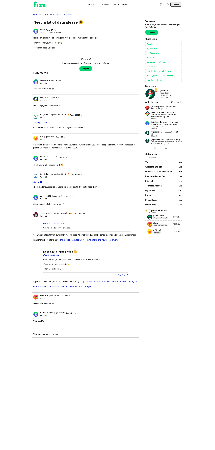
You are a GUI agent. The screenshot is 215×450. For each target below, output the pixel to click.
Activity (150, 44)
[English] (40, 4)
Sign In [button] (86, 69)
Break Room (163, 200)
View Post (121, 275)
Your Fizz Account (163, 186)
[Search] (168, 4)
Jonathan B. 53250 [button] (46, 313)
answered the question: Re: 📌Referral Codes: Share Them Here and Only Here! (164, 115)
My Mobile (163, 190)
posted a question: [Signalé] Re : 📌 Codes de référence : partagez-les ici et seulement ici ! (166, 142)
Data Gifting (163, 205)
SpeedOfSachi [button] (45, 80)
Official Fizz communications (163, 171)
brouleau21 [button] (44, 296)
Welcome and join (163, 167)
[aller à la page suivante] (171, 148)
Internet (163, 181)
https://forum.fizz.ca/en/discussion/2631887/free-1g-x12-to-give (62, 286)
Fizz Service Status (154, 80)
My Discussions (153, 53)
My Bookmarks (163, 48)
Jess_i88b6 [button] (44, 115)
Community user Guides (156, 62)
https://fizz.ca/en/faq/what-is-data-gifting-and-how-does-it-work (89, 240)
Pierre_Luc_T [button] (45, 97)
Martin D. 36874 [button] (45, 196)
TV (163, 162)
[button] (35, 31)
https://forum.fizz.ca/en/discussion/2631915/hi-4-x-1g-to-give (109, 281)
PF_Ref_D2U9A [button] (45, 213)
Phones (163, 195)
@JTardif (42, 122)
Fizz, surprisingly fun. (163, 176)
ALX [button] (41, 137)
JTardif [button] (42, 30)
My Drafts (163, 57)
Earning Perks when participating (160, 76)
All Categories (150, 158)
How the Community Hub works (159, 71)
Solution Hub (152, 66)
